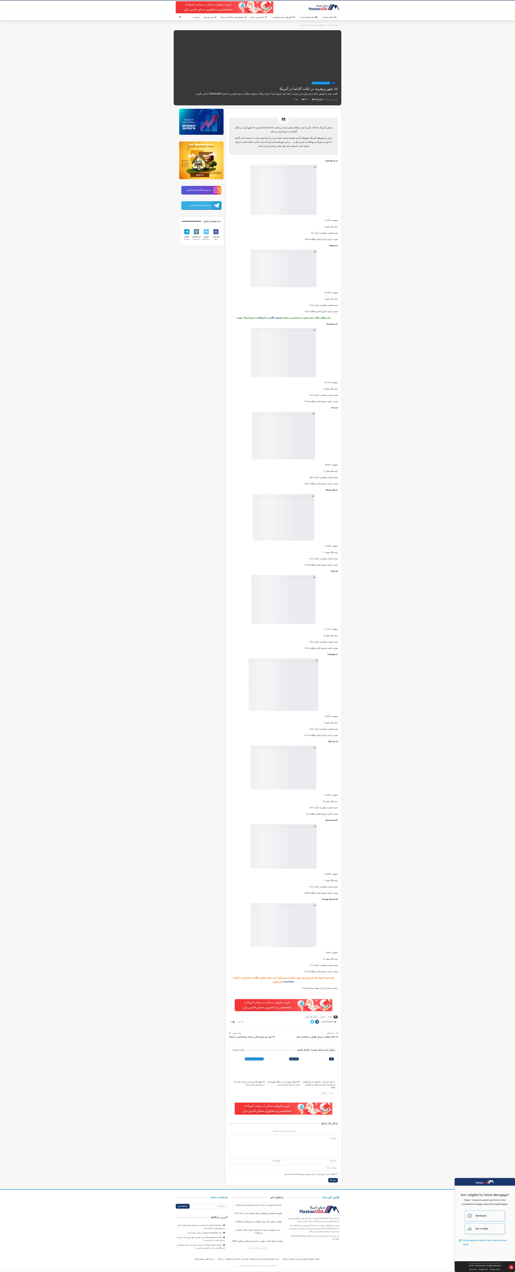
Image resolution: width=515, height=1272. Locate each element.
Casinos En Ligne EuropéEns (211, 1225)
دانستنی (322, 1017)
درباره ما (196, 17)
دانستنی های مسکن (311, 1017)
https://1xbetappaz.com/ (212, 1233)
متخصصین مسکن (257, 17)
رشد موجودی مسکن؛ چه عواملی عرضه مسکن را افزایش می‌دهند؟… (257, 1232)
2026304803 (289, 982)
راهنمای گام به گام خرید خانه (231, 17)
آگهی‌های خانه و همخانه (283, 17)
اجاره (331, 1059)
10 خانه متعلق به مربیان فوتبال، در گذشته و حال (317, 1037)
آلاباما (333, 83)
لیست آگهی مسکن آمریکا (204, 1259)
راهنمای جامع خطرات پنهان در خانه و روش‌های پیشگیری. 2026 (257, 1241)
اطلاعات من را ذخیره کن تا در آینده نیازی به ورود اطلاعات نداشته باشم (309, 1174)
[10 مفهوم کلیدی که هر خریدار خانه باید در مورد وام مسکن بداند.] (248, 1067)
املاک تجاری (294, 1059)
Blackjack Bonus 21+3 (214, 1237)
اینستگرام (261, 318)
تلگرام (271, 318)
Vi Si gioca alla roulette (213, 1245)
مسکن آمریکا (326, 127)
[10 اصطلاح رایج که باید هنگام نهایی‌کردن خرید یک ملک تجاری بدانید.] (283, 1067)
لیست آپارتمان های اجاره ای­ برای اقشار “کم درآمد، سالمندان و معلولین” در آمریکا (248, 1259)
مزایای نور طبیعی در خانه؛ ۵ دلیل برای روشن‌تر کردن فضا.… (257, 1205)
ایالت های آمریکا (307, 17)
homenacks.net (308, 988)
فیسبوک (278, 318)
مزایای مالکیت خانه (194, 1233)
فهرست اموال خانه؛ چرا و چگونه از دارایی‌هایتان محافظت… (257, 1221)
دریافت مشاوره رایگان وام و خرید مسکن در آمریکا (301, 1259)
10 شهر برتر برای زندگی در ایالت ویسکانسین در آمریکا (252, 1037)
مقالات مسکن (328, 17)
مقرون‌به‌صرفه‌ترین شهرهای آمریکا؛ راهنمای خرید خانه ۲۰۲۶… (257, 1213)
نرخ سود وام (209, 17)
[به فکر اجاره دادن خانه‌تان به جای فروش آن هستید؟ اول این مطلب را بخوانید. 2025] (318, 1067)
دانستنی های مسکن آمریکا (320, 83)
